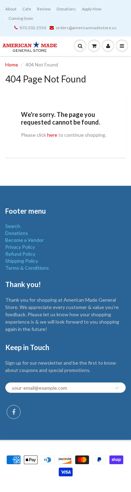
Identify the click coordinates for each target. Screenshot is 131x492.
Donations (66, 8)
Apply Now (91, 8)
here (52, 135)
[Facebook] (14, 412)
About (10, 8)
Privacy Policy (20, 247)
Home (11, 65)
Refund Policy (20, 254)
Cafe (26, 8)
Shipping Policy (21, 261)
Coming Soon (20, 18)
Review (44, 8)
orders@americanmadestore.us (86, 27)
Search (12, 226)
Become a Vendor (24, 240)
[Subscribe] (117, 388)
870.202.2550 (33, 27)
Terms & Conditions (27, 268)
